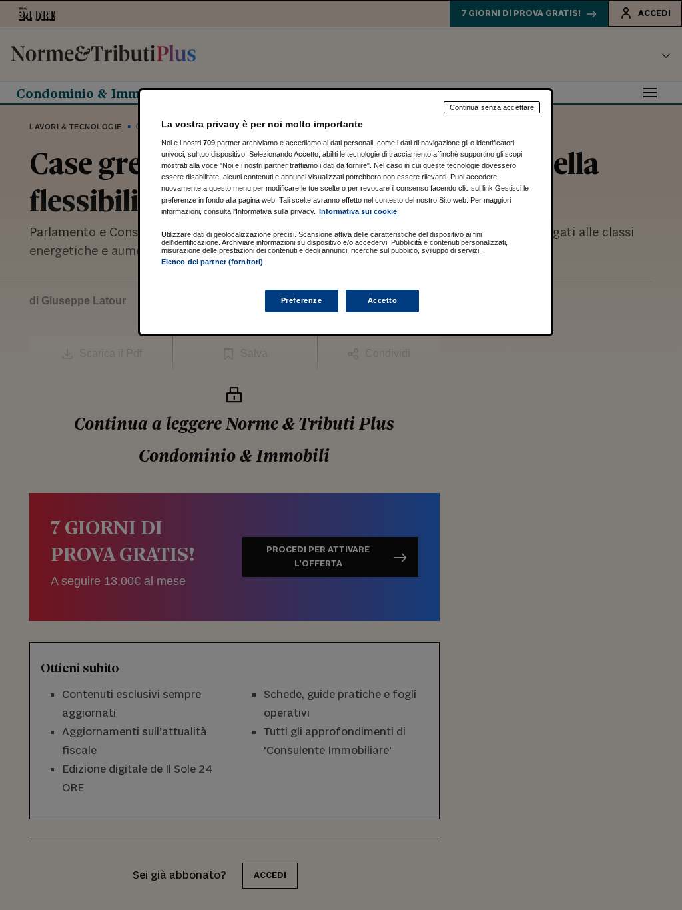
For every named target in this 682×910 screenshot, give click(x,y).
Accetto (383, 300)
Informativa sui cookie (358, 211)
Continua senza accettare (492, 107)
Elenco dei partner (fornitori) (212, 262)
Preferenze (301, 300)
